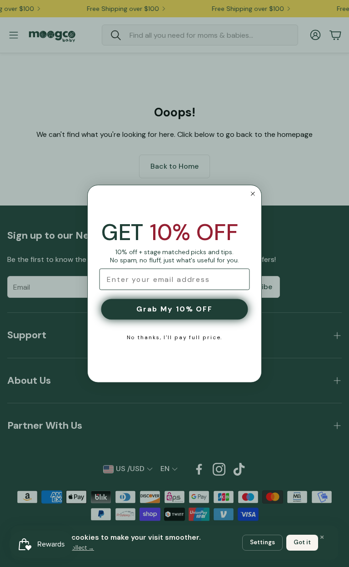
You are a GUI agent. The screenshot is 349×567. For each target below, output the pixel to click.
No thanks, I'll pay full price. (175, 337)
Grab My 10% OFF (174, 309)
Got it (302, 542)
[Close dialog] (252, 193)
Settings (262, 542)
